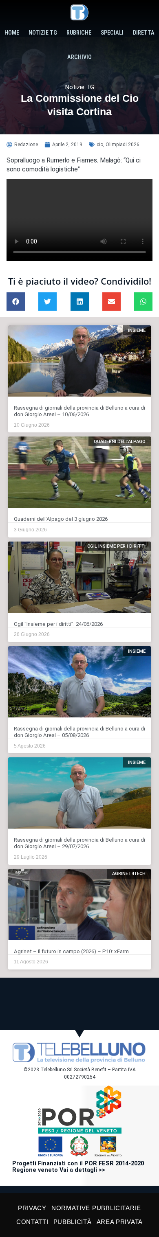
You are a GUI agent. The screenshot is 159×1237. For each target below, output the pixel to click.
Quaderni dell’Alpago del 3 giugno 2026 (61, 519)
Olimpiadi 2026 (122, 144)
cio (100, 144)
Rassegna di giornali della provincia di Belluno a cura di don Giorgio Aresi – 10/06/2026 (79, 411)
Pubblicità (72, 1221)
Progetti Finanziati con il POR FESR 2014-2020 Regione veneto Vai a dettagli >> (78, 1166)
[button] (16, 301)
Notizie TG (43, 32)
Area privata (120, 1221)
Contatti (32, 1221)
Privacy (32, 1207)
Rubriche (78, 32)
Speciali (112, 32)
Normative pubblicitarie (96, 1207)
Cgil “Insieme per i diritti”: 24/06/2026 (58, 624)
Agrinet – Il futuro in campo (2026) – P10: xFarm (71, 951)
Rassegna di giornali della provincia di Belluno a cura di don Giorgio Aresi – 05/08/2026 (79, 732)
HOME (11, 32)
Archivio (79, 57)
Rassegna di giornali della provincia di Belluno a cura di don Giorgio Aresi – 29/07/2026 (79, 843)
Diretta (144, 32)
